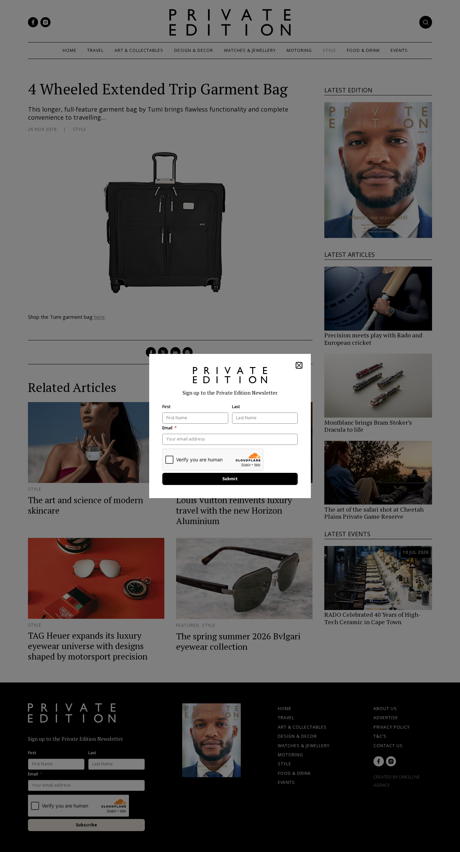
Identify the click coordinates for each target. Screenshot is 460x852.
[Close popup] (299, 365)
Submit (230, 479)
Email (167, 428)
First (166, 406)
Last (236, 406)
